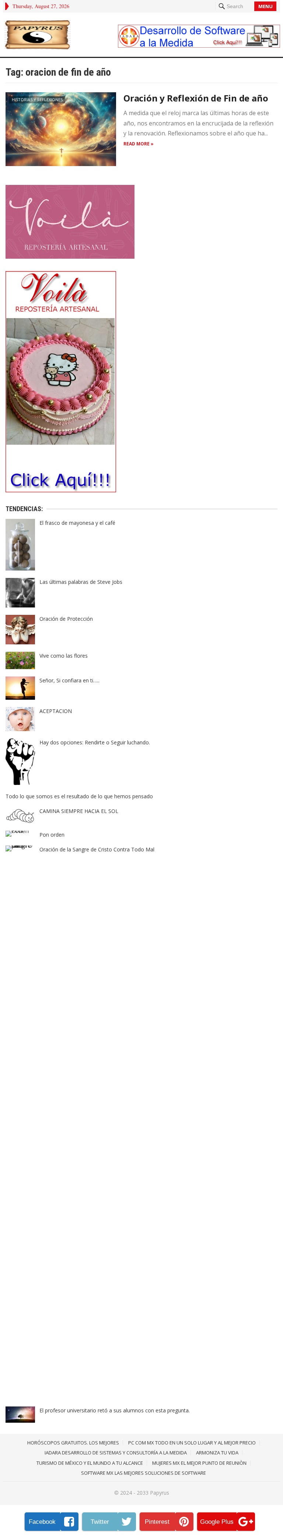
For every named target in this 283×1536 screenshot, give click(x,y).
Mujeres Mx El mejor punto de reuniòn (199, 1463)
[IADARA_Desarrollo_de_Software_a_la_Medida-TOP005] (199, 45)
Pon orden (51, 834)
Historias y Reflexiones (37, 99)
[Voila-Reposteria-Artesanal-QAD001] (70, 256)
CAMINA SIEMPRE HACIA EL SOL (78, 811)
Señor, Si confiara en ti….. (69, 680)
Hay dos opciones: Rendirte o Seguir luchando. (94, 742)
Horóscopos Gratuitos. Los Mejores (73, 1442)
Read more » (138, 144)
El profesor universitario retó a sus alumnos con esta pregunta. (114, 1410)
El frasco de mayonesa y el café (77, 522)
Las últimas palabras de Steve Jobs (80, 581)
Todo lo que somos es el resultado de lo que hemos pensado (79, 796)
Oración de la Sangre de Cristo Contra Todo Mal (96, 849)
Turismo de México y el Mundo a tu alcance (89, 1463)
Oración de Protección (66, 618)
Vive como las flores (63, 655)
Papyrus (159, 1492)
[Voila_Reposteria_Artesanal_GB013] (61, 490)
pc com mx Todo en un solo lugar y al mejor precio (192, 1442)
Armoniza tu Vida (217, 1452)
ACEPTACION (55, 710)
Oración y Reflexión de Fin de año (195, 98)
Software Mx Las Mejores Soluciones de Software (143, 1473)
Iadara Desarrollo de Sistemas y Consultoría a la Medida (116, 1452)
